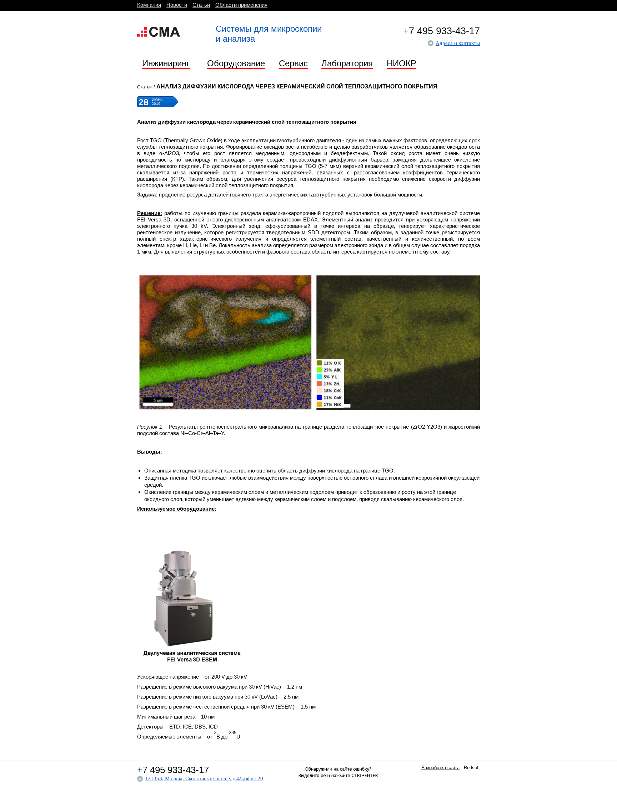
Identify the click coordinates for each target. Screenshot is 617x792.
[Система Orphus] (338, 785)
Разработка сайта (440, 767)
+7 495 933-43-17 (441, 31)
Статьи (144, 87)
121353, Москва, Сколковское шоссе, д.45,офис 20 (204, 778)
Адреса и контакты (458, 43)
